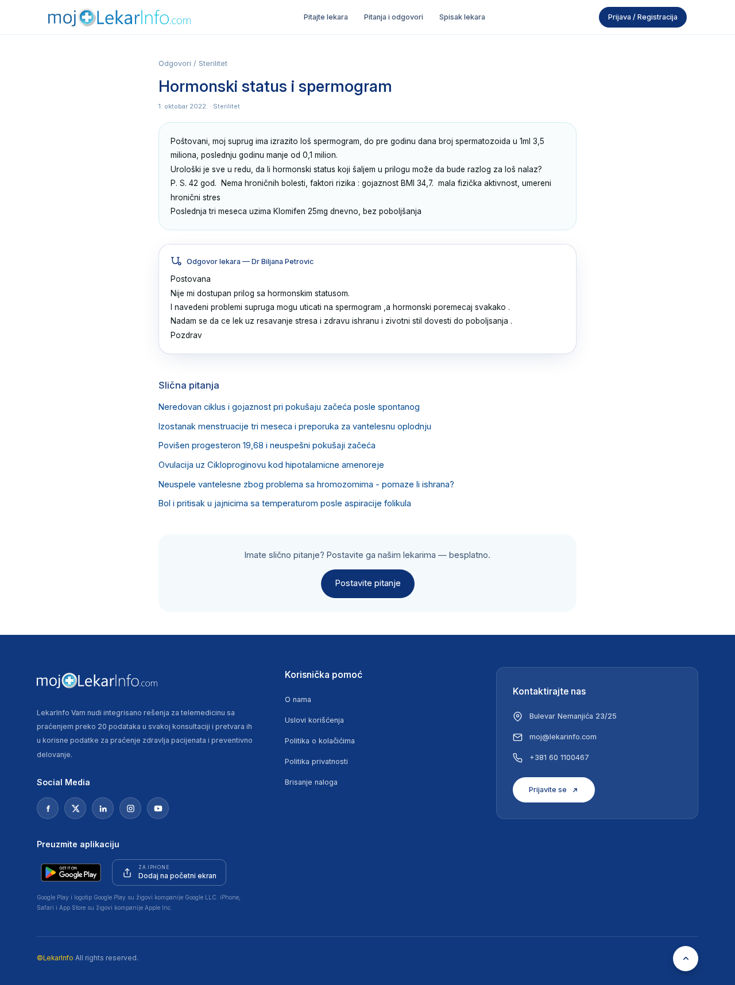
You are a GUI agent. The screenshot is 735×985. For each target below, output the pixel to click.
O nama (298, 699)
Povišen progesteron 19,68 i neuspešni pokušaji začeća (267, 445)
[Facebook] (48, 808)
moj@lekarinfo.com (563, 736)
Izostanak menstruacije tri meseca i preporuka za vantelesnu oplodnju (294, 426)
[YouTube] (158, 808)
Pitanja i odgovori (393, 17)
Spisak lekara (462, 17)
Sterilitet (213, 63)
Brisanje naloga (311, 782)
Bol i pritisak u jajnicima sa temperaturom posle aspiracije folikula (284, 503)
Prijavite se (548, 789)
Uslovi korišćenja (314, 720)
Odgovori (174, 63)
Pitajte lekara (326, 17)
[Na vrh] (685, 958)
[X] (75, 808)
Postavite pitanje (368, 583)
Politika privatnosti (316, 761)
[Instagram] (130, 808)
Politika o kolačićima (320, 740)
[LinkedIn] (103, 808)
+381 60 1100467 (559, 757)
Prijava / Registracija (643, 17)
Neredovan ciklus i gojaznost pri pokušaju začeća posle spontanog (289, 407)
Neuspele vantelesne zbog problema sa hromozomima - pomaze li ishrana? (306, 484)
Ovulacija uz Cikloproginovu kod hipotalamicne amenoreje (271, 465)
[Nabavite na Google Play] (71, 872)
